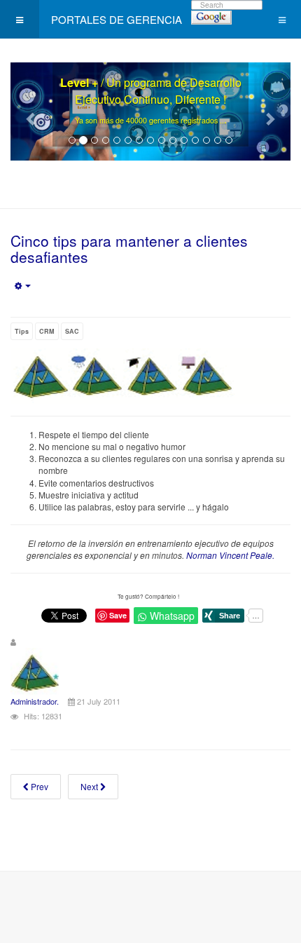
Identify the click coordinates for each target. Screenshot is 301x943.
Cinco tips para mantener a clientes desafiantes (129, 248)
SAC (72, 331)
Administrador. (34, 701)
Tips (22, 331)
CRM (47, 331)
